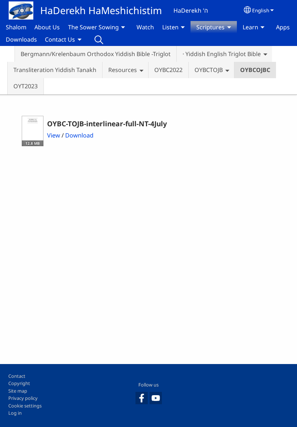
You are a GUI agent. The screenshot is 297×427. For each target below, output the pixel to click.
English (260, 10)
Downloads (21, 39)
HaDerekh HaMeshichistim (101, 10)
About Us (47, 27)
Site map (17, 391)
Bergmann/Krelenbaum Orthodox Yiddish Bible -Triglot (96, 54)
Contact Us (60, 39)
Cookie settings (25, 405)
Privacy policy (23, 398)
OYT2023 (25, 86)
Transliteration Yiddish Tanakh (54, 70)
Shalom (16, 27)
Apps (283, 27)
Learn (250, 27)
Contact (16, 376)
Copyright (19, 383)
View (53, 135)
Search (98, 39)
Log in (15, 413)
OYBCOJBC (255, 70)
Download (79, 135)
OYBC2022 (168, 70)
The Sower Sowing (93, 27)
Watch (145, 27)
